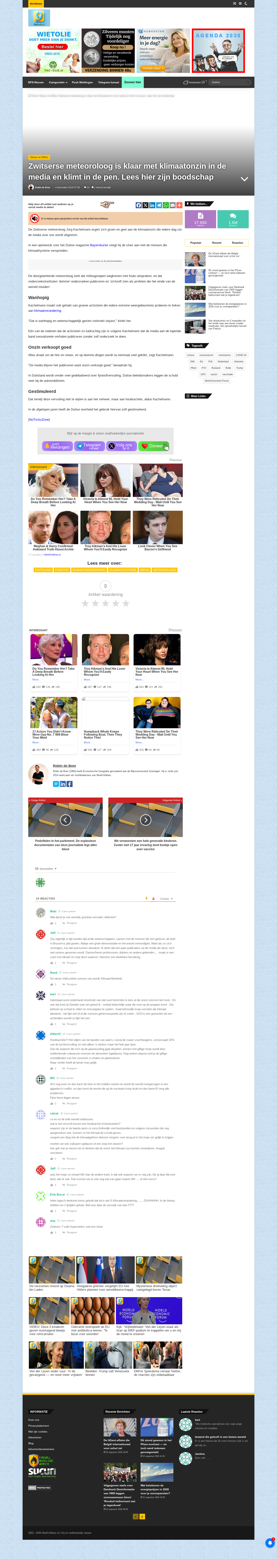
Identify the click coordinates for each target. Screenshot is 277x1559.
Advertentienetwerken (41, 1449)
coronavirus (225, 355)
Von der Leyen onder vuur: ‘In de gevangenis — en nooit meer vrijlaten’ (56, 1373)
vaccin (214, 374)
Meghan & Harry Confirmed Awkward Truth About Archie (53, 548)
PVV (204, 368)
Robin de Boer (42, 187)
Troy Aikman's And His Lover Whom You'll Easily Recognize (105, 548)
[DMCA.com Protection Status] (63, 1488)
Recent (216, 242)
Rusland (216, 368)
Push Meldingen (82, 82)
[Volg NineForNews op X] (121, 446)
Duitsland (43, 570)
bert (197, 1419)
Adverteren (34, 1437)
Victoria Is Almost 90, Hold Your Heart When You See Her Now (105, 500)
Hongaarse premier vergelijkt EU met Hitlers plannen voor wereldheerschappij (105, 1287)
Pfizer (194, 368)
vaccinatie (228, 374)
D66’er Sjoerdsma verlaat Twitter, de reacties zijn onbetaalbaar (157, 1373)
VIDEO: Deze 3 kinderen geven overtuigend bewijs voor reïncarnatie (47, 1330)
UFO (203, 374)
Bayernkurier (99, 245)
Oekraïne (238, 361)
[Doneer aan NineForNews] (153, 446)
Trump (239, 368)
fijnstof (62, 570)
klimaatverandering (47, 310)
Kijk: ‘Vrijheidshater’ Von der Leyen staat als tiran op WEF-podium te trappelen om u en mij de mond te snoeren (148, 1330)
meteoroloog (164, 570)
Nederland (223, 361)
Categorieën (57, 82)
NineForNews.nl (52, 554)
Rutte (228, 368)
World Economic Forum (217, 381)
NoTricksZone (39, 419)
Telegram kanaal (108, 82)
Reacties (237, 242)
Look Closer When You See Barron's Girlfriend (157, 548)
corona (190, 355)
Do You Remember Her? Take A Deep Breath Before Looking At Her (53, 502)
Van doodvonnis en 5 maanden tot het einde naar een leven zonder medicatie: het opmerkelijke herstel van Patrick (227, 324)
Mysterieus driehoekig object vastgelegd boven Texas (156, 1287)
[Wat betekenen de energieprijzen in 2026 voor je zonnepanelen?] (195, 310)
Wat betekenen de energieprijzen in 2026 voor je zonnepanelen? (227, 305)
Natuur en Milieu (48, 95)
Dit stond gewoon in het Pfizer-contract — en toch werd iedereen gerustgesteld (226, 273)
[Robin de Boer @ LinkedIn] (63, 786)
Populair (195, 242)
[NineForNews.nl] (36, 17)
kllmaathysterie (122, 570)
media (144, 570)
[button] (57, 446)
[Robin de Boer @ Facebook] (70, 786)
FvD (210, 361)
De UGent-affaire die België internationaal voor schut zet (223, 255)
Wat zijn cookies (37, 1431)
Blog (31, 1443)
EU (201, 361)
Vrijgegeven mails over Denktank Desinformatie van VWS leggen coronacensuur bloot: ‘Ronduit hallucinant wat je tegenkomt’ (226, 291)
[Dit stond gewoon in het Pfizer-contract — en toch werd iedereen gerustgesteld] (195, 276)
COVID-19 (241, 355)
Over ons (33, 1420)
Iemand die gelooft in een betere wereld (220, 1436)
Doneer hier (132, 82)
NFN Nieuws (36, 82)
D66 (192, 361)
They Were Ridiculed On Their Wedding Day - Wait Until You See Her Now (158, 502)
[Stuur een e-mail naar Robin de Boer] (56, 786)
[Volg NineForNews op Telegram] (89, 446)
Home (34, 95)
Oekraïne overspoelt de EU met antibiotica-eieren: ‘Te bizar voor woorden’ (90, 1330)
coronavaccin (206, 355)
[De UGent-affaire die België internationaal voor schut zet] (195, 259)
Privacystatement (38, 1425)
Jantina (200, 1453)
